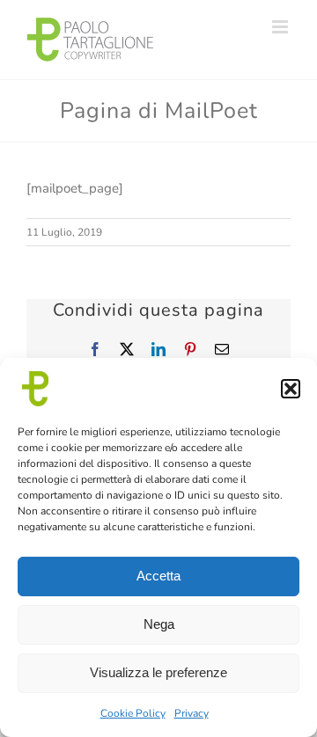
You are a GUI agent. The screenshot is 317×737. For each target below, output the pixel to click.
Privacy (191, 713)
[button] (290, 389)
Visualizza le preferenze (158, 672)
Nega (159, 624)
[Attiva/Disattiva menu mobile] (281, 27)
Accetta (158, 575)
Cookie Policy (133, 713)
